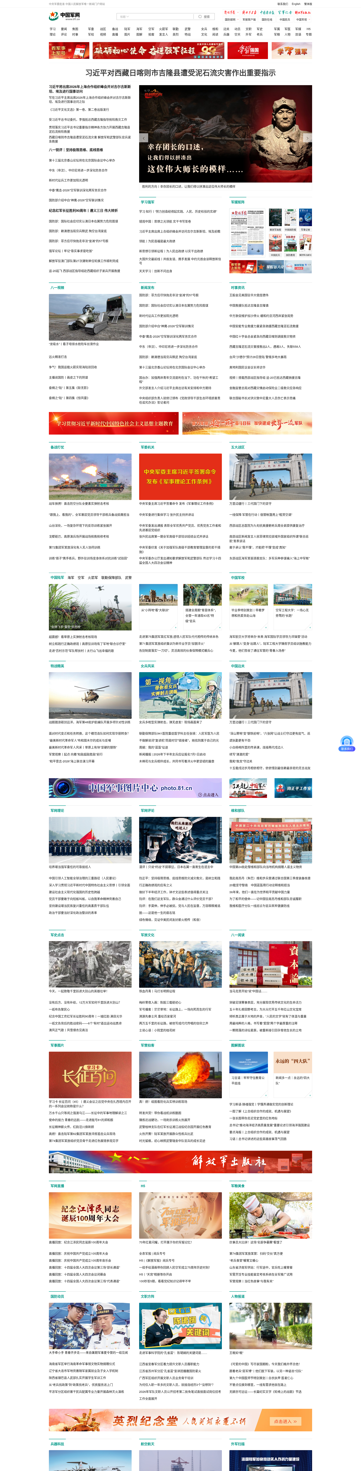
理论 (53, 34)
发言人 (163, 34)
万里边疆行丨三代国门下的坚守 (250, 503)
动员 (237, 29)
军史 (260, 29)
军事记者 (285, 13)
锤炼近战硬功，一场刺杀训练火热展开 (164, 1120)
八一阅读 (238, 934)
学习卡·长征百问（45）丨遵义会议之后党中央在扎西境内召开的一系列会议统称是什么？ (90, 1103)
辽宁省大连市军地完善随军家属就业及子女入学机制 (83, 1371)
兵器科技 (57, 1443)
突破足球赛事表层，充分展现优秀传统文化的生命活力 (265, 1002)
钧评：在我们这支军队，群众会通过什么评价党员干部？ (176, 899)
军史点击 (57, 934)
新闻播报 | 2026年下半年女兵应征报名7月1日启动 (172, 754)
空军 (151, 29)
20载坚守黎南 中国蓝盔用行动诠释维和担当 (259, 885)
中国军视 (301, 19)
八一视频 (57, 287)
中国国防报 (268, 13)
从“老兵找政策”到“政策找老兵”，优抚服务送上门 (81, 1384)
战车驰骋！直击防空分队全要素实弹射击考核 (79, 503)
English (296, 4)
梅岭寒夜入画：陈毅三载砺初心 (160, 1002)
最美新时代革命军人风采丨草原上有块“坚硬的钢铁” (83, 747)
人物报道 (238, 1296)
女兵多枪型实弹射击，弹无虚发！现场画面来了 (170, 722)
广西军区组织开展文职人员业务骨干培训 (166, 1378)
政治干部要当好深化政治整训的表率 (73, 912)
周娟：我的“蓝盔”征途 (153, 747)
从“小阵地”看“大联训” (155, 610)
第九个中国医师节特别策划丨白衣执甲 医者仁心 (261, 1378)
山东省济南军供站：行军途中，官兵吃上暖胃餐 (261, 1267)
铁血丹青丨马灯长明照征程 (157, 991)
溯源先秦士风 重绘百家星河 (157, 1016)
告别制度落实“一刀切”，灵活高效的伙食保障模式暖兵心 (176, 650)
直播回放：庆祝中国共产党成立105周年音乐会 (80, 1260)
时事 (75, 34)
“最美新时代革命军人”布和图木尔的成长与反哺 (80, 740)
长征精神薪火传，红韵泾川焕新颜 (71, 1127)
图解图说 (238, 1045)
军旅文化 (147, 934)
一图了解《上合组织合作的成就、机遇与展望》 (261, 1111)
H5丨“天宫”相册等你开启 (155, 1274)
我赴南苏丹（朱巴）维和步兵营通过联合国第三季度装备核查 (270, 878)
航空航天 (147, 1443)
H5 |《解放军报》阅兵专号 (157, 1260)
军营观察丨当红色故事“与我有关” (251, 1281)
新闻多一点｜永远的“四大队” (293, 1080)
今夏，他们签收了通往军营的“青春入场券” (257, 650)
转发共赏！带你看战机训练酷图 (160, 1113)
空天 (237, 34)
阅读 (215, 34)
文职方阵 (147, 1296)
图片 (127, 34)
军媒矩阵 (238, 202)
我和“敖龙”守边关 (240, 761)
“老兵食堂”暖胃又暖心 (243, 1260)
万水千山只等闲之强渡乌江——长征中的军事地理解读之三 (88, 1113)
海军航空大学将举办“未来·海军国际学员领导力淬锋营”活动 (268, 636)
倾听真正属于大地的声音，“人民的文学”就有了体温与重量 (267, 1016)
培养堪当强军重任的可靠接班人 (70, 867)
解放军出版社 (303, 13)
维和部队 (238, 810)
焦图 (75, 29)
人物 (287, 34)
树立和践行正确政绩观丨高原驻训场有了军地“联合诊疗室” (87, 644)
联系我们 (283, 4)
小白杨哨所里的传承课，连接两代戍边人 (256, 747)
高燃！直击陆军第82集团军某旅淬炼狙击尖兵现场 (82, 1134)
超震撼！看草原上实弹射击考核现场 (73, 637)
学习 (53, 29)
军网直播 (57, 1185)
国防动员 (57, 1296)
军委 (91, 29)
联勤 (176, 29)
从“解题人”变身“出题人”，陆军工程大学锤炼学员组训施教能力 (270, 643)
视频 (103, 34)
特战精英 (57, 666)
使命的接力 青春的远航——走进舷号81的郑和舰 (81, 1120)
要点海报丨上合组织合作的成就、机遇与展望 (259, 1132)
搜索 (206, 16)
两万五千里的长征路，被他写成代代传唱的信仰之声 (173, 1023)
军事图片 (57, 1045)
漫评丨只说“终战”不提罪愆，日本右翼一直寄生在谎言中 (176, 867)
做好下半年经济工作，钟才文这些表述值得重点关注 (173, 892)
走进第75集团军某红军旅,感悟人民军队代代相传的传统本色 (178, 636)
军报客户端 (249, 19)
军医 (287, 29)
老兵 (260, 34)
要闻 (64, 29)
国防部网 (230, 19)
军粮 (277, 34)
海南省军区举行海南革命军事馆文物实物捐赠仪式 (82, 1364)
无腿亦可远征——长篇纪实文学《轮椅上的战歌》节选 (265, 1391)
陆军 (127, 29)
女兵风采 (147, 666)
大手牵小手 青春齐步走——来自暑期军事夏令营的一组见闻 (88, 1352)
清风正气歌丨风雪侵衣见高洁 (68, 1030)
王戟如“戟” (236, 1353)
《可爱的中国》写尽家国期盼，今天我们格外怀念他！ (265, 1364)
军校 (91, 34)
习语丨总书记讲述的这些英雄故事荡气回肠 (258, 1139)
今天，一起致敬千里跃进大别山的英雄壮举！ (79, 991)
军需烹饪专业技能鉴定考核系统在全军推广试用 (261, 1274)
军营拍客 (147, 1045)
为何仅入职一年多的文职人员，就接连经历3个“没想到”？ (177, 1384)
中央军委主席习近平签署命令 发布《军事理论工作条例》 (177, 503)
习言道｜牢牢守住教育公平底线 (248, 1080)
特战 (188, 34)
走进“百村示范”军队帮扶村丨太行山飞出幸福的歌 (81, 650)
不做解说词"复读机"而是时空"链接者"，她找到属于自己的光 (179, 740)
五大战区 (238, 447)
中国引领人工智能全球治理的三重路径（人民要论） (83, 878)
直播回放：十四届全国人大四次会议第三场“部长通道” (84, 1267)
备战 (115, 29)
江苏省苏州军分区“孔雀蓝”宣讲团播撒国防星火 (170, 1371)
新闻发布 (147, 287)
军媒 (298, 29)
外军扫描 (238, 1443)
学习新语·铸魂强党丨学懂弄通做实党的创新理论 (261, 1104)
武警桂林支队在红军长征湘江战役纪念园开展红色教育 (175, 1127)
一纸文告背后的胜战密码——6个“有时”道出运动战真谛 (85, 1023)
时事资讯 (238, 287)
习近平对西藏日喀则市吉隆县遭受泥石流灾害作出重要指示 (180, 72)
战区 (103, 29)
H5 (309, 29)
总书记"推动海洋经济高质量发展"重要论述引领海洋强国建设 (269, 1125)
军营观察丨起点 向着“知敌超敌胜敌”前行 (76, 754)
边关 (226, 29)
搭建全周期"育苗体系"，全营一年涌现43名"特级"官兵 (201, 615)
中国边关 (238, 666)
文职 (249, 29)
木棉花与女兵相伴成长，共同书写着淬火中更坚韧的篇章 (176, 761)
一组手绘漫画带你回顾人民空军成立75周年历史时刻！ (175, 1267)
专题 (309, 34)
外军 (249, 34)
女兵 (204, 29)
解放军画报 (250, 13)
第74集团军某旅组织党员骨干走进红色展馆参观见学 (83, 1140)
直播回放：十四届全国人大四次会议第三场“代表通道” (84, 1281)
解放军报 (232, 13)
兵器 (226, 34)
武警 (188, 29)
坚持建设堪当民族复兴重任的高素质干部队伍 (79, 906)
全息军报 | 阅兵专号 (152, 1253)
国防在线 (267, 19)
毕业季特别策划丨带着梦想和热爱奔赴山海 (248, 613)
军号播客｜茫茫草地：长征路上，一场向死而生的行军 (175, 1009)
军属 (277, 29)
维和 (215, 29)
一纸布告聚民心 (59, 1009)
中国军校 (238, 577)
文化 (204, 34)
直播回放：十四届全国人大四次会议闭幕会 (77, 1274)
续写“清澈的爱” (239, 754)
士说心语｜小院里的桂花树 (157, 1030)
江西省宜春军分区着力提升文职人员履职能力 (169, 1364)
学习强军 (147, 202)
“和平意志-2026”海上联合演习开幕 (72, 761)
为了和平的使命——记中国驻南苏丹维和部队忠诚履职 (265, 899)
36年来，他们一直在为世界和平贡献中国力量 (259, 892)
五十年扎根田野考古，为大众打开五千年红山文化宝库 (265, 1009)
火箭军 (163, 29)
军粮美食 (238, 1185)
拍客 (151, 34)
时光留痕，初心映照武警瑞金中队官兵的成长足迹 (172, 1140)
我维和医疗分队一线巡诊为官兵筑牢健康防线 (259, 906)
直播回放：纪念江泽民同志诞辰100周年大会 (78, 1242)
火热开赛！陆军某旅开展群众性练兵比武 (166, 1134)
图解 (139, 34)
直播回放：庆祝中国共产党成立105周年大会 (78, 1253)
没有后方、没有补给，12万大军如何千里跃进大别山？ (85, 1002)
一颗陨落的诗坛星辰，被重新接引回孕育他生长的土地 (265, 1030)
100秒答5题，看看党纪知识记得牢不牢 (165, 1281)
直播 (115, 34)
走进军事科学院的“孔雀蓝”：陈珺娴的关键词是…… (173, 1353)
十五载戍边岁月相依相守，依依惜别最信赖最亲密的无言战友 (270, 768)
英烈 (176, 34)
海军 (139, 29)
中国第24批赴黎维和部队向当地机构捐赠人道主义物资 (265, 867)
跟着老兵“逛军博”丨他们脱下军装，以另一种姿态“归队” (265, 1371)
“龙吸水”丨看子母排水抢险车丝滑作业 (74, 344)
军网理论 (57, 810)
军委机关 (147, 447)
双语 (298, 34)
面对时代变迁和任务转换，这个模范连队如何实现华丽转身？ (89, 733)
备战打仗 (57, 447)
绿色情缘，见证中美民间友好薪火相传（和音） (170, 919)
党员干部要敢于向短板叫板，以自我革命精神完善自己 (85, 899)
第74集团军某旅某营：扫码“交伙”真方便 (256, 1253)
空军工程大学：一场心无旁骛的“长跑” (292, 613)
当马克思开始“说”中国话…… (248, 991)
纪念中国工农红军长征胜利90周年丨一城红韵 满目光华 (85, 1016)
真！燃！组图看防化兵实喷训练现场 (163, 1101)
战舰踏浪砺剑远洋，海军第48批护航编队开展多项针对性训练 (89, 722)
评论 (64, 34)
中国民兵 (285, 19)
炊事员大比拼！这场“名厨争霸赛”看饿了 (255, 1242)
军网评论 (147, 810)
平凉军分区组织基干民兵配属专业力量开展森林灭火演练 (86, 1391)
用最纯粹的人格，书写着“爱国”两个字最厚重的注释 (263, 1023)
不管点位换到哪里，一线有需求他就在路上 (258, 1384)
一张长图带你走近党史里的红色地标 (253, 1118)
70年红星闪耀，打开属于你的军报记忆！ (166, 1242)
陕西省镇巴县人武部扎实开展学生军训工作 (77, 1378)
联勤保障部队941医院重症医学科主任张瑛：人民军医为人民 (179, 733)
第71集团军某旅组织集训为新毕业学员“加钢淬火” (172, 643)
